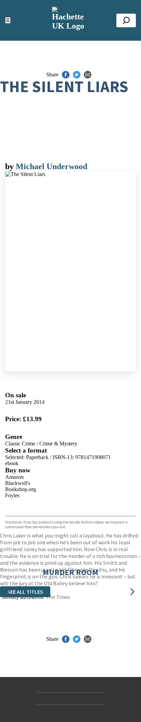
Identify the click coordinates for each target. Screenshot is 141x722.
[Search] (126, 20)
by (10, 166)
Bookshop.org (20, 489)
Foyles (12, 495)
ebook (11, 463)
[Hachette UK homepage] (70, 20)
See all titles (25, 591)
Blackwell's (17, 483)
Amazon (14, 477)
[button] (8, 592)
